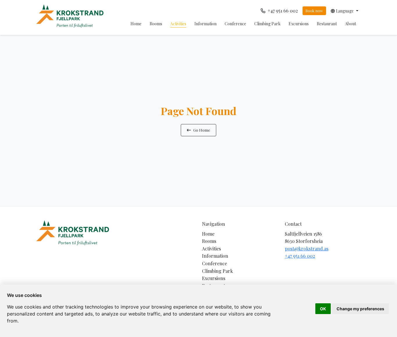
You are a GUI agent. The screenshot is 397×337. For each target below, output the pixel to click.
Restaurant (327, 23)
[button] (344, 11)
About (350, 23)
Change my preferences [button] (360, 308)
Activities (178, 23)
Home (136, 23)
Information (205, 23)
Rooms (156, 23)
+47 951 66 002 (300, 256)
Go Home (201, 129)
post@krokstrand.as (306, 248)
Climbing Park (267, 23)
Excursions (299, 23)
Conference (235, 23)
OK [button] (323, 308)
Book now (314, 10)
